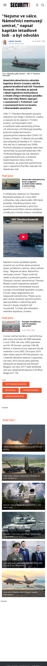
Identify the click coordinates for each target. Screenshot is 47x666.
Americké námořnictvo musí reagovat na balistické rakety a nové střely (33, 182)
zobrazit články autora (16, 43)
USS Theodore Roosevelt (16, 384)
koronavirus (11, 390)
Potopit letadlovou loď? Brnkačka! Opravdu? (31, 323)
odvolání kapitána (30, 390)
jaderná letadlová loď (15, 396)
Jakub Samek (14, 41)
